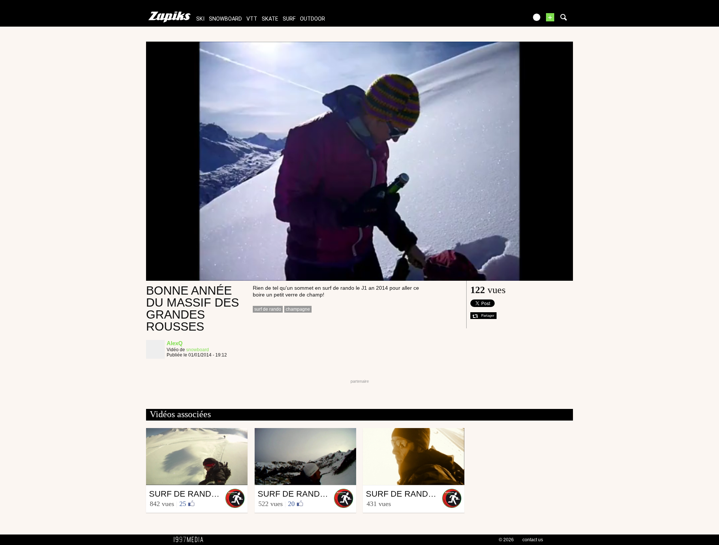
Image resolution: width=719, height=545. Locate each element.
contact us (532, 539)
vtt (251, 19)
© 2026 (506, 539)
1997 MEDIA (190, 540)
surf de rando (267, 309)
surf (289, 19)
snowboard (225, 19)
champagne (298, 309)
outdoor (312, 19)
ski (200, 19)
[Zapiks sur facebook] (506, 20)
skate (270, 19)
